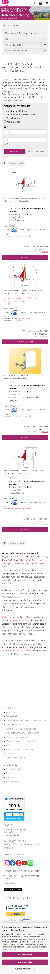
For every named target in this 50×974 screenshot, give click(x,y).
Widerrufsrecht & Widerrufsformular (22, 732)
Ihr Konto (10, 773)
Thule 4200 (7, 560)
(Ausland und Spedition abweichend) (17, 236)
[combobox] (17, 163)
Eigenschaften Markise (17, 106)
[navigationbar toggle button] (47, 3)
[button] (13, 17)
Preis (6, 127)
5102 (21, 560)
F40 (45, 556)
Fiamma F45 (33, 556)
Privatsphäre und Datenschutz (19, 749)
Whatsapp (8, 847)
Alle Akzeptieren (25, 954)
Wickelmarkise (13, 121)
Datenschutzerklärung (10, 949)
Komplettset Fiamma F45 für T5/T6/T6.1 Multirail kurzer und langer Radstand (23, 376)
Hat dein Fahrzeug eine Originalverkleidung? (26, 720)
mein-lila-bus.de (11, 883)
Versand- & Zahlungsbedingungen (21, 728)
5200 (30, 560)
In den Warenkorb (25, 342)
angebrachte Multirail (16, 111)
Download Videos (14, 724)
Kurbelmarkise (13, 118)
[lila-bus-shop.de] (4, 3)
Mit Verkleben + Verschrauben (21, 114)
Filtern (14, 151)
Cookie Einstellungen (15, 757)
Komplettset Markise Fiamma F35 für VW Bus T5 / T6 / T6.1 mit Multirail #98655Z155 (25, 199)
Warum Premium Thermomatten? (21, 741)
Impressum (11, 712)
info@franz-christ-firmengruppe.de (24, 844)
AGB (8, 745)
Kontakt (9, 753)
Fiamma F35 (31, 563)
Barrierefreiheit (13, 716)
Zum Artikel (25, 257)
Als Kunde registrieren (16, 769)
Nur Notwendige (25, 962)
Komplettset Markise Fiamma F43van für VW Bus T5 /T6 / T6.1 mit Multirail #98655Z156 (24, 292)
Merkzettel (11, 777)
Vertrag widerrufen (13, 889)
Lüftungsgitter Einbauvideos (18, 737)
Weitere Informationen (25, 969)
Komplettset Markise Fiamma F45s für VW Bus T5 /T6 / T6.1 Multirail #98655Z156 (23, 472)
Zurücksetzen (35, 151)
